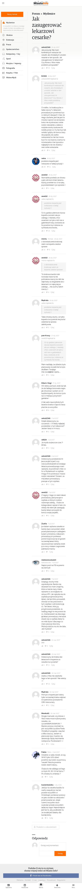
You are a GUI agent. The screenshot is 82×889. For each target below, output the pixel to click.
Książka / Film (12, 73)
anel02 (44, 175)
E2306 (44, 76)
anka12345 (45, 47)
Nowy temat (12, 14)
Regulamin (61, 880)
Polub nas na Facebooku (42, 876)
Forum (36, 13)
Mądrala (44, 300)
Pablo (43, 752)
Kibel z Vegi (46, 383)
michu (44, 239)
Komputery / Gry (13, 54)
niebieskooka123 (48, 560)
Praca (8, 45)
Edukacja (10, 40)
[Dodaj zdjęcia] (39, 853)
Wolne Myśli (11, 78)
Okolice (9, 35)
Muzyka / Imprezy (13, 63)
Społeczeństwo (12, 49)
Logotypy (41, 880)
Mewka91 (45, 713)
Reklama (20, 880)
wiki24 (44, 440)
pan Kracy (45, 336)
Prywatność (51, 880)
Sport (8, 59)
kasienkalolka (47, 785)
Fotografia (10, 68)
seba (43, 158)
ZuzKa (44, 524)
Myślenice (10, 23)
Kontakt (28, 880)
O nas (34, 880)
